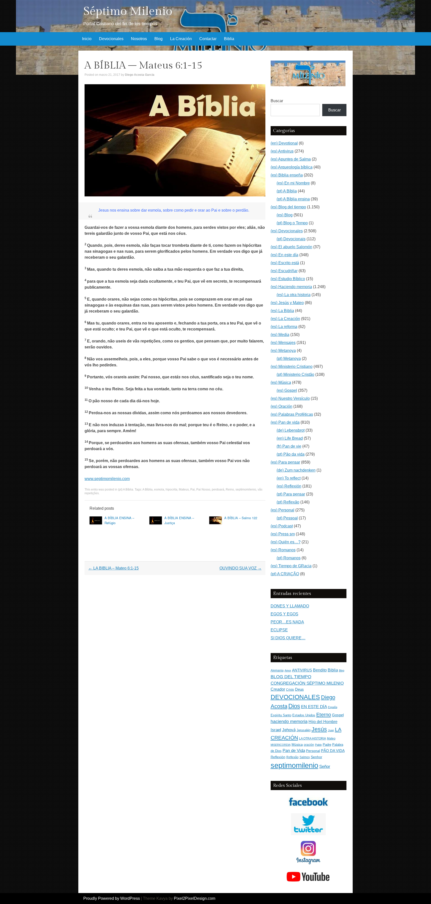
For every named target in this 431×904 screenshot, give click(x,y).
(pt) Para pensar (291, 494)
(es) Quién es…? (286, 542)
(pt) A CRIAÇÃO (285, 574)
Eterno (323, 714)
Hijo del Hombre (323, 722)
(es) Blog (285, 215)
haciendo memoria (289, 721)
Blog (158, 39)
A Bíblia (147, 489)
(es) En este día (284, 255)
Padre (327, 744)
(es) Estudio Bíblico (288, 279)
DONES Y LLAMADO (290, 606)
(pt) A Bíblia (125, 489)
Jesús (319, 729)
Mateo (331, 738)
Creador (278, 689)
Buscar (277, 101)
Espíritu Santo (281, 715)
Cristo (290, 689)
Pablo (318, 744)
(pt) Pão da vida (291, 454)
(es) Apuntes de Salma (291, 159)
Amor (288, 670)
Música (297, 744)
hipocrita (171, 489)
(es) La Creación (285, 319)
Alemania (277, 670)
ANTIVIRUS (302, 670)
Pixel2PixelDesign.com (194, 898)
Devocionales (111, 39)
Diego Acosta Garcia (139, 75)
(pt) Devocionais (291, 239)
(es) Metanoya (283, 350)
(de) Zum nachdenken (296, 470)
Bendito (320, 670)
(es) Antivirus (282, 151)
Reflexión (278, 757)
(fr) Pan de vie (289, 446)
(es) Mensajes (283, 342)
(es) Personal (282, 510)
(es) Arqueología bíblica (292, 167)
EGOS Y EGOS (284, 614)
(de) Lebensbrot (291, 430)
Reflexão (292, 757)
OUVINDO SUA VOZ (240, 568)
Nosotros (139, 39)
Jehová (289, 729)
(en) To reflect (289, 478)
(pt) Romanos (289, 558)
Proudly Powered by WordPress (111, 898)
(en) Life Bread (290, 438)
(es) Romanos (283, 550)
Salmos (305, 757)
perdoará (218, 489)
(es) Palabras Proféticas (292, 414)
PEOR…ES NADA (287, 622)
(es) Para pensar (285, 462)
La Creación (181, 39)
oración (309, 744)
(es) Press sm (283, 534)
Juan (331, 730)
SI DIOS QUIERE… (288, 638)
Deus (299, 689)
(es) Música (281, 382)
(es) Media (280, 334)
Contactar (207, 39)
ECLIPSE (279, 630)
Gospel (338, 715)
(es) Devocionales (287, 231)
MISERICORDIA (281, 744)
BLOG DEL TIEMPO (291, 676)
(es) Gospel (287, 390)
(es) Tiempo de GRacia (291, 566)
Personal (313, 751)
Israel (276, 729)
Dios (294, 706)
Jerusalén (304, 730)
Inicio (87, 39)
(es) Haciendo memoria (291, 287)
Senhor (316, 757)
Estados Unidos (303, 715)
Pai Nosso (203, 489)
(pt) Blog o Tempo (292, 223)
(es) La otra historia (294, 295)
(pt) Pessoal (287, 518)
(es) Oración (281, 406)
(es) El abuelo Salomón (291, 247)
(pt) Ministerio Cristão (295, 374)
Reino (230, 489)
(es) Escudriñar (284, 271)
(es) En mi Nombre (293, 183)
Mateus (184, 489)
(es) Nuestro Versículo (290, 398)
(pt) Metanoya (289, 358)
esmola (159, 489)
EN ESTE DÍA (314, 706)
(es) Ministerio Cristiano (292, 366)
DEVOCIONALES (295, 696)
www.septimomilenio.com (107, 479)
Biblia (229, 39)
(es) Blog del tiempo (288, 207)
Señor (324, 766)
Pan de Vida (294, 750)
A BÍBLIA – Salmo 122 (240, 517)
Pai (192, 489)
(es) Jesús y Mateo (287, 303)
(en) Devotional (284, 143)
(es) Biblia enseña (287, 175)
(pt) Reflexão (288, 502)
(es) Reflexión (289, 486)
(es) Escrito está (285, 263)
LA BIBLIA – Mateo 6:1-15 (113, 568)
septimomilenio (245, 489)
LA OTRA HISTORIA (312, 738)
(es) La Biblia (282, 311)
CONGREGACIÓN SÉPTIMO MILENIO (307, 683)
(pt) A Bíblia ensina (293, 199)
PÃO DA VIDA (333, 750)
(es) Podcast (282, 526)
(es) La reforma (284, 327)
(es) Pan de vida (285, 422)
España (332, 707)
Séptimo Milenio (127, 11)
